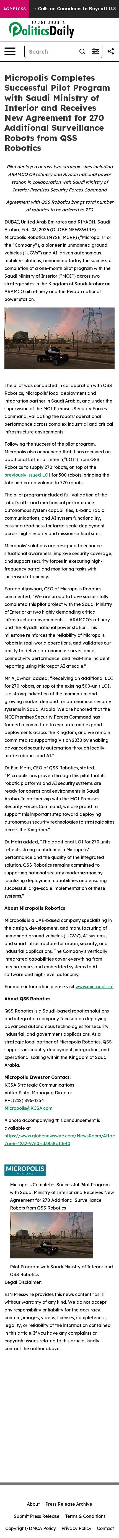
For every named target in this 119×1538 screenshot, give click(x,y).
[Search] (82, 51)
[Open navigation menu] (9, 51)
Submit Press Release (37, 1516)
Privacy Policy (76, 1528)
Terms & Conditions (85, 1516)
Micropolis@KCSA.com (28, 1108)
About (33, 1504)
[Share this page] (111, 51)
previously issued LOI (27, 475)
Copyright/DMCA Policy (30, 1528)
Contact (105, 1528)
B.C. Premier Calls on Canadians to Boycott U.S (62, 8)
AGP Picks (14, 8)
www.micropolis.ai (94, 986)
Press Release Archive (68, 1504)
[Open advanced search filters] (95, 51)
